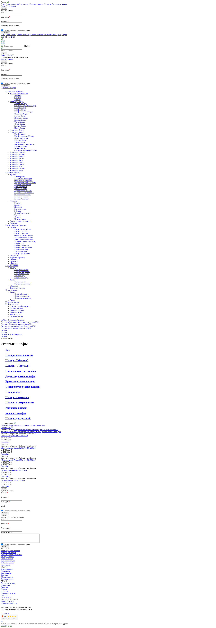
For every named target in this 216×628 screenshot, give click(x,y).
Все (7, 349)
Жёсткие (17, 211)
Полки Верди (19, 128)
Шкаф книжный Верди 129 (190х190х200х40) (18, 448)
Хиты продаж (19, 177)
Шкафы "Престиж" (21, 233)
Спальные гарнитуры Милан (25, 150)
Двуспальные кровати (22, 185)
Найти (27, 46)
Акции (64, 4)
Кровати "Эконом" (21, 199)
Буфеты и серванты (17, 258)
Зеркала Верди (20, 126)
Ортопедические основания (20, 221)
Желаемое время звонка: (10, 26)
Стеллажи (14, 264)
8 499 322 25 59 (9, 37)
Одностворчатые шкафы (23, 235)
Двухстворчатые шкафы (23, 237)
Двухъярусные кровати (23, 191)
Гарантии (4, 587)
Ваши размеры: (7, 532)
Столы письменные (21, 296)
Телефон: (5, 21)
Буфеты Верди (20, 116)
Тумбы (12, 280)
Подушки (13, 223)
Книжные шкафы (21, 249)
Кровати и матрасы (12, 173)
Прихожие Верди (21, 118)
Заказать (5, 513)
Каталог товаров (9, 88)
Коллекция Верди (17, 102)
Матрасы (13, 201)
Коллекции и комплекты (14, 92)
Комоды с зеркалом (21, 274)
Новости (4, 595)
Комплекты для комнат (19, 94)
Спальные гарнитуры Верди (25, 106)
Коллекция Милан (17, 132)
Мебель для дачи (11, 304)
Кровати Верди (20, 108)
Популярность (6, 425)
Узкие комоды (19, 276)
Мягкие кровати (20, 189)
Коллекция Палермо (17, 152)
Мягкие (17, 215)
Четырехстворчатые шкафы (25, 241)
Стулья (12, 300)
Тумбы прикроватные (22, 284)
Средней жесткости (21, 213)
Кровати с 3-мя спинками (24, 193)
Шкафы (13, 227)
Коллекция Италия (17, 162)
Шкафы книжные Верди (23, 112)
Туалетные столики (17, 288)
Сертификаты (6, 573)
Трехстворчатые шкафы (23, 239)
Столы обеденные (21, 294)
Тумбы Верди (19, 122)
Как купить (5, 585)
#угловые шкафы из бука (31, 432)
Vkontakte (5, 613)
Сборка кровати (7, 577)
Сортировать (6, 428)
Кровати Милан (20, 146)
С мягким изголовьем (22, 195)
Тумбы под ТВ (20, 282)
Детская (17, 100)
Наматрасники (20, 219)
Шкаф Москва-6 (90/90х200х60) (13, 480)
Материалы (5, 571)
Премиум (18, 207)
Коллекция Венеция (17, 156)
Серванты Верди (20, 114)
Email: (3, 506)
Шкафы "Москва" (21, 231)
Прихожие (14, 262)
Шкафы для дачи (16, 316)
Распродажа (56, 4)
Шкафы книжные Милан (24, 136)
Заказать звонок (7, 59)
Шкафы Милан (20, 134)
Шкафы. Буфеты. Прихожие (16, 225)
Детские (17, 217)
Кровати (13, 175)
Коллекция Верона (17, 130)
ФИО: (3, 12)
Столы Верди (19, 124)
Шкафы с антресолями (23, 247)
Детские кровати (20, 187)
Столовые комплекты (22, 298)
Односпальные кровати (23, 181)
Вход (3, 6)
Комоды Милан (20, 140)
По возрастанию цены (20, 425)
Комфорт (17, 205)
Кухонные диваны (17, 310)
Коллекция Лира (16, 170)
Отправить (5, 32)
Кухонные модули (12, 302)
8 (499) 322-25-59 (7, 55)
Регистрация (11, 6)
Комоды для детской (22, 272)
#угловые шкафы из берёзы (11, 432)
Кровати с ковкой (21, 197)
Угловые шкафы (20, 251)
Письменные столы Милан (24, 144)
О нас (3, 4)
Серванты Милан (21, 138)
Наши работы (11, 4)
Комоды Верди (20, 120)
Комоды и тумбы (11, 266)
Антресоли (14, 255)
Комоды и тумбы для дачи (20, 306)
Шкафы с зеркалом (21, 245)
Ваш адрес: (5, 17)
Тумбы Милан (19, 142)
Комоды (13, 268)
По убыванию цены (37, 425)
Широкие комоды (21, 278)
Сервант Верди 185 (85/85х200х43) (14, 436)
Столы (12, 292)
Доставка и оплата (36, 4)
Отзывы (4, 589)
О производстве (7, 569)
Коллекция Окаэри (17, 164)
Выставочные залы (8, 593)
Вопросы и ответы (8, 583)
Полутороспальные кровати (25, 183)
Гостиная (17, 96)
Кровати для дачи (16, 308)
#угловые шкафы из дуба (51, 432)
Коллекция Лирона (17, 154)
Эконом (17, 203)
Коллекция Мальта (17, 158)
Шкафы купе (19, 243)
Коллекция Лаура (16, 160)
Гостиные (13, 260)
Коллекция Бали (16, 166)
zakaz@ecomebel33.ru (9, 603)
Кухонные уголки (17, 312)
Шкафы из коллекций (22, 229)
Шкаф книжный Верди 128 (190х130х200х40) (18, 460)
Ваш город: (5, 528)
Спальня (17, 98)
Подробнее (5, 442)
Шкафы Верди (20, 110)
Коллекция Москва (17, 168)
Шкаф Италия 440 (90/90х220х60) (14, 470)
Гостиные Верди (20, 104)
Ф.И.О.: (4, 493)
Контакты (48, 4)
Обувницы (14, 286)
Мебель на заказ (23, 4)
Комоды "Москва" (21, 270)
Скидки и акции (7, 579)
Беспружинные (20, 209)
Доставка (4, 575)
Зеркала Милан (20, 148)
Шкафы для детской (22, 253)
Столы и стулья (11, 290)
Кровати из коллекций (23, 179)
